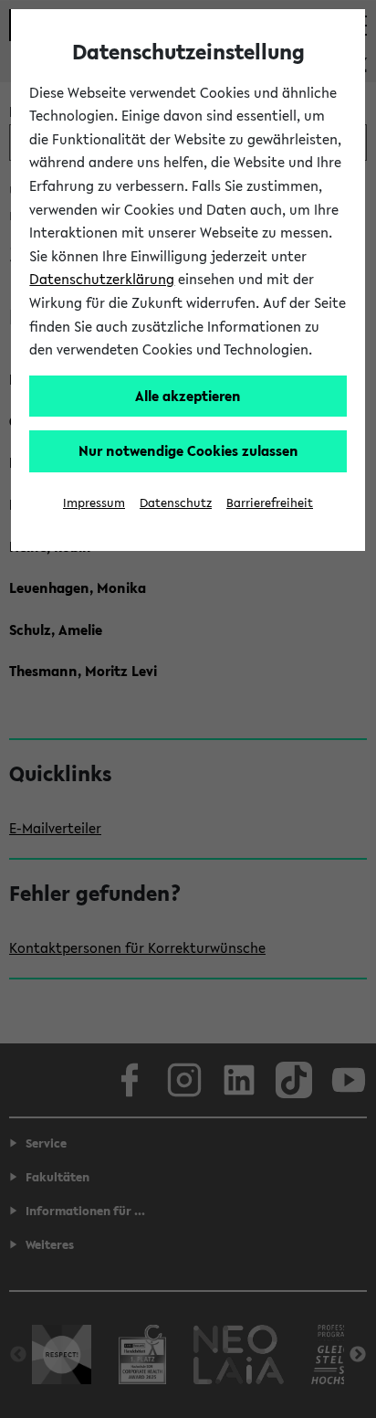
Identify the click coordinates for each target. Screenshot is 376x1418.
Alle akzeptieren (188, 396)
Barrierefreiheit (269, 503)
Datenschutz (176, 503)
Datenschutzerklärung (101, 279)
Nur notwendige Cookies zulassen (188, 450)
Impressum (94, 503)
